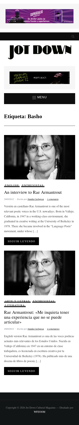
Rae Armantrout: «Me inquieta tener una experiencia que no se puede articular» (36, 317)
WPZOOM (39, 411)
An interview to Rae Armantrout (33, 192)
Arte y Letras (17, 301)
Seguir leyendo (21, 241)
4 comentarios (53, 328)
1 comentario (53, 199)
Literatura (15, 305)
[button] (39, 97)
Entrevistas (33, 185)
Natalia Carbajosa (36, 199)
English (12, 185)
